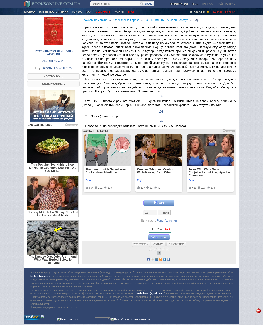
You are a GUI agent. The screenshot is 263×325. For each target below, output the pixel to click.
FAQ (88, 11)
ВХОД (195, 4)
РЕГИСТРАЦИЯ (179, 4)
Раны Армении (167, 220)
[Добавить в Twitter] (164, 259)
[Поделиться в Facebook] (148, 259)
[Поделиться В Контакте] (168, 259)
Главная (29, 11)
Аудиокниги (103, 11)
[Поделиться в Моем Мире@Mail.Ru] (156, 259)
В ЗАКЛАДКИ (198, 12)
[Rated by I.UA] (48, 319)
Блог (131, 11)
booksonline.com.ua (40, 276)
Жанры (119, 11)
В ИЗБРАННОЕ (176, 244)
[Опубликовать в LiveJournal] (152, 259)
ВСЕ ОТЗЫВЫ (140, 244)
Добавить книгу (224, 11)
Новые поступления (53, 11)
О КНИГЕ (158, 244)
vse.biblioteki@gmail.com (149, 293)
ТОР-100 (77, 11)
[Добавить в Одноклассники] (160, 259)
